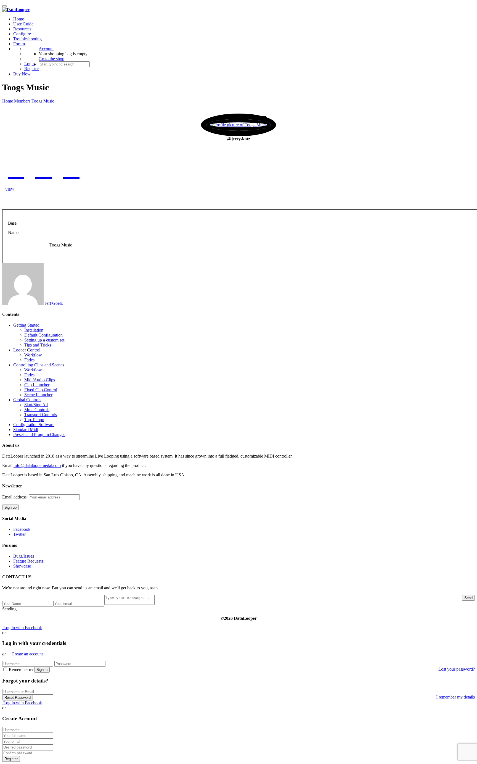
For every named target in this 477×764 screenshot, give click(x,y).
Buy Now (22, 74)
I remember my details (455, 697)
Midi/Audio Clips (39, 379)
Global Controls (27, 399)
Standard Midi (25, 429)
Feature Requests (28, 561)
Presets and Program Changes (39, 434)
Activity (16, 183)
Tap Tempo (34, 419)
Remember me (21, 669)
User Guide (23, 24)
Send (468, 598)
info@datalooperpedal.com (37, 465)
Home (18, 19)
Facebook (21, 529)
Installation (33, 330)
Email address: (15, 497)
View (9, 189)
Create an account (27, 654)
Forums (71, 183)
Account (46, 48)
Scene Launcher (38, 394)
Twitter (19, 534)
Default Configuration (43, 335)
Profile (44, 183)
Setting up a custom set (44, 340)
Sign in (41, 670)
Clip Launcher (36, 384)
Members (22, 101)
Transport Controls (40, 414)
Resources (22, 29)
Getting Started (26, 325)
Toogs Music (42, 101)
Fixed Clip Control (40, 389)
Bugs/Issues (23, 556)
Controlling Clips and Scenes (38, 365)
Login (29, 63)
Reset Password (17, 697)
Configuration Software (33, 424)
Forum (19, 43)
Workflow (33, 355)
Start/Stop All (36, 404)
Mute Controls (36, 409)
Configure (22, 33)
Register (31, 68)
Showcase (22, 566)
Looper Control (26, 350)
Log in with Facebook (22, 627)
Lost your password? (456, 669)
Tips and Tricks (37, 345)
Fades (29, 360)
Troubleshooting (27, 38)
